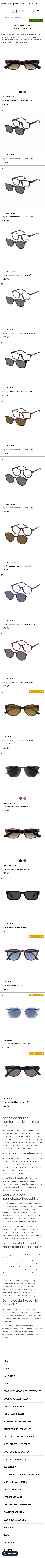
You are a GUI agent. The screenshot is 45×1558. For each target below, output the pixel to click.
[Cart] (38, 11)
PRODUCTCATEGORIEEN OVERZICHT (22, 1391)
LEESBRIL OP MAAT (13, 1497)
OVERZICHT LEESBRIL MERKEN (19, 1436)
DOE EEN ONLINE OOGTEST (17, 1451)
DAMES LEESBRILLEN (14, 1406)
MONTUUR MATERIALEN (15, 1482)
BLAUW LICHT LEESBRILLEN (17, 1421)
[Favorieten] (34, 11)
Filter (36, 20)
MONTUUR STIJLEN (13, 1489)
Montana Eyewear (9, 155)
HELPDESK (9, 1527)
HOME (7, 1361)
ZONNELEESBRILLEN (14, 1512)
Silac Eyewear (7, 737)
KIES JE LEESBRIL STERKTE (17, 1444)
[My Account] (41, 11)
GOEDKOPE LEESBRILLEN (16, 1398)
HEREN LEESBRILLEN (14, 1414)
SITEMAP (8, 1550)
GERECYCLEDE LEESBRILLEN (18, 1429)
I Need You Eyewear (9, 97)
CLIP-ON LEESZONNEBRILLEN (18, 1504)
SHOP (6, 1368)
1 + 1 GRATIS (9, 1376)
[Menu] (4, 11)
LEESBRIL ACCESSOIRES (16, 1519)
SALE (6, 1383)
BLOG (6, 1535)
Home (15, 26)
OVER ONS (9, 1542)
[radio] (20, 92)
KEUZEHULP (10, 1466)
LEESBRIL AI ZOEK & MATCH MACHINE (22, 1474)
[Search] (31, 11)
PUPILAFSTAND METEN (15, 1459)
